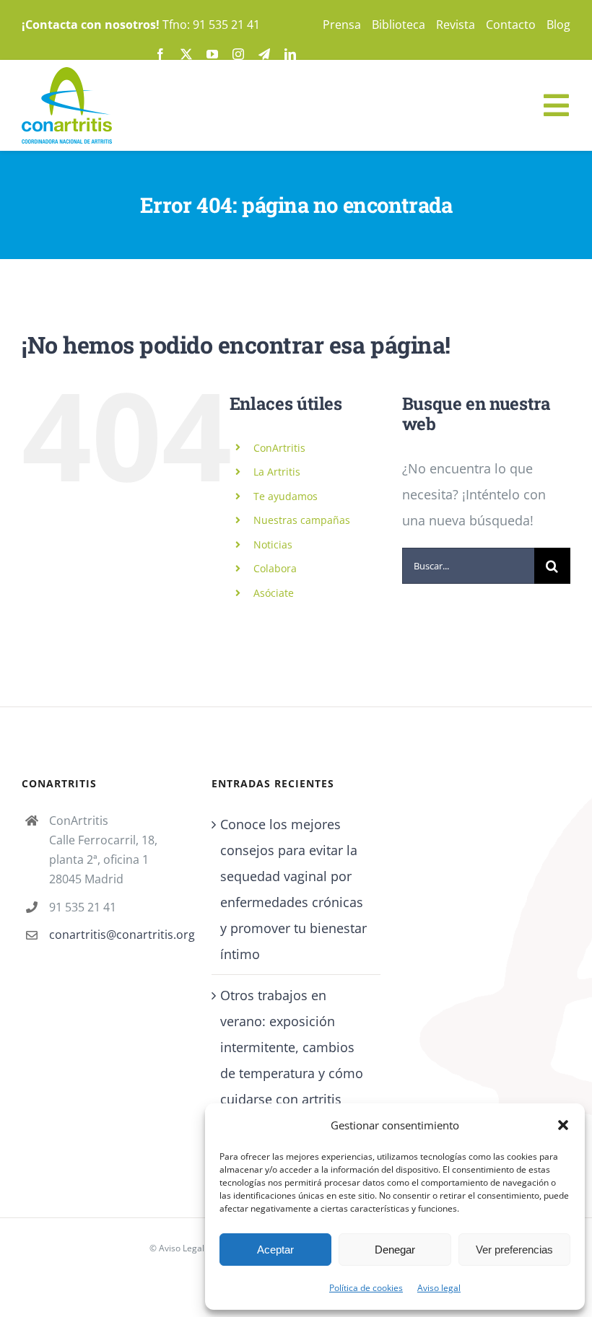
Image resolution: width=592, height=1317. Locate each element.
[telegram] (264, 54)
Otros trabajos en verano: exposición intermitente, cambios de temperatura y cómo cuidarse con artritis (291, 1047)
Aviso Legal (181, 1248)
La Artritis (276, 471)
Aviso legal (439, 1288)
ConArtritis (279, 448)
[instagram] (238, 54)
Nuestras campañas (301, 520)
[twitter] (186, 54)
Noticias (272, 544)
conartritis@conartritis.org (119, 934)
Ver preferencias (514, 1249)
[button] (563, 1125)
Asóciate (273, 593)
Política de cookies (366, 1288)
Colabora (275, 568)
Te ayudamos (285, 496)
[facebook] (160, 54)
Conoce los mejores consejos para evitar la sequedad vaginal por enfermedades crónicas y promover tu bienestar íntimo (293, 889)
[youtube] (212, 54)
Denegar (395, 1249)
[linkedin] (290, 54)
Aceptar (275, 1249)
